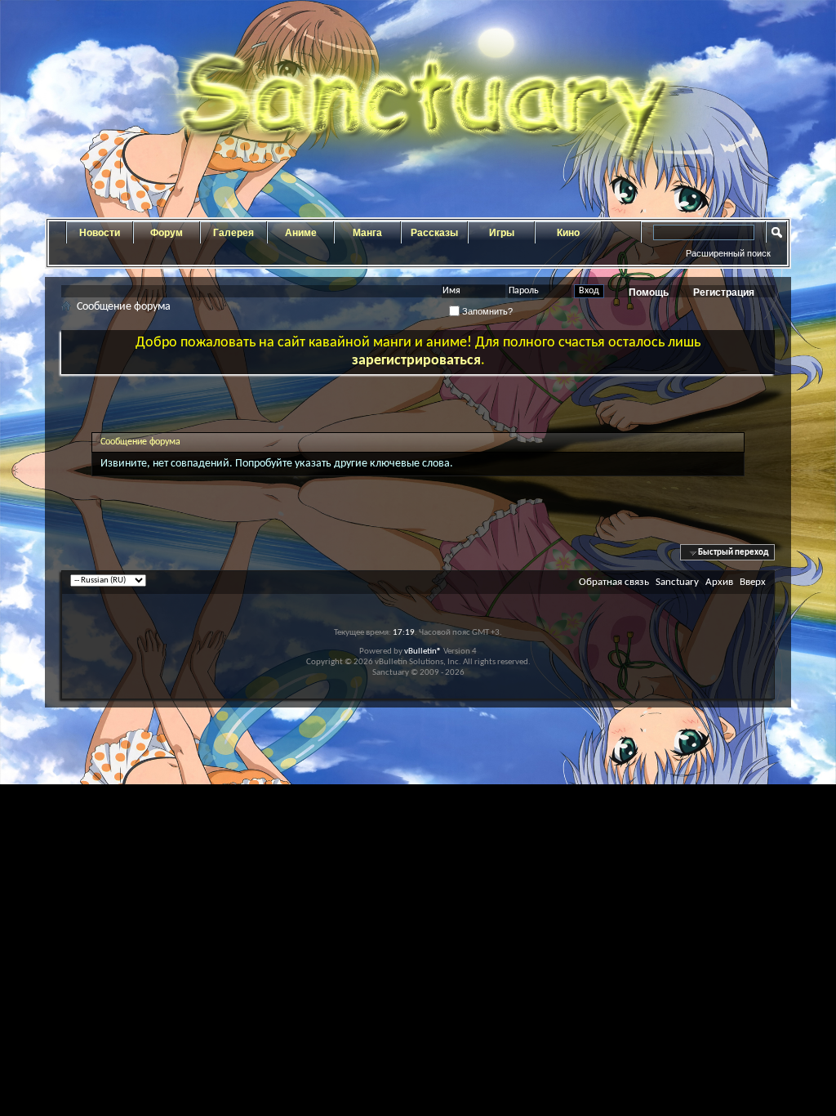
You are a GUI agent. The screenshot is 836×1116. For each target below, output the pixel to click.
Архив (719, 582)
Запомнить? (486, 311)
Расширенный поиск (728, 253)
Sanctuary (677, 582)
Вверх (753, 582)
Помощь (649, 292)
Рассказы (434, 233)
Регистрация (723, 292)
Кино (568, 233)
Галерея (233, 233)
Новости (99, 233)
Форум (166, 233)
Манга (367, 233)
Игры (501, 233)
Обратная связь (614, 582)
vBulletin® (423, 651)
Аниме (301, 233)
